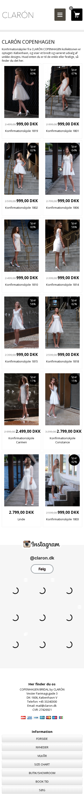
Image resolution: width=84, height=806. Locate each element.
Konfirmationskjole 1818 (62, 361)
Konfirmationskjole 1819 (21, 131)
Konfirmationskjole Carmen (21, 440)
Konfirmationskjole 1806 (62, 208)
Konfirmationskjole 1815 (21, 361)
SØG (42, 790)
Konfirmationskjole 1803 (62, 519)
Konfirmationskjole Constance (62, 440)
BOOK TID (42, 781)
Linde (21, 519)
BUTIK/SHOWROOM (42, 773)
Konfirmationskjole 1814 (62, 285)
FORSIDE (42, 739)
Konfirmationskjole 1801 (62, 131)
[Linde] (21, 505)
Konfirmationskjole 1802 (21, 208)
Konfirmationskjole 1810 (21, 285)
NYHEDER (42, 747)
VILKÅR (42, 756)
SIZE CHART (42, 764)
